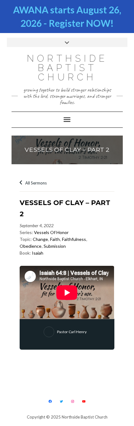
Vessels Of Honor (51, 232)
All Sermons (35, 182)
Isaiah (37, 253)
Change (40, 239)
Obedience (30, 246)
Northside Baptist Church (67, 68)
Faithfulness (74, 239)
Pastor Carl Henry (72, 331)
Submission (55, 246)
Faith (55, 239)
